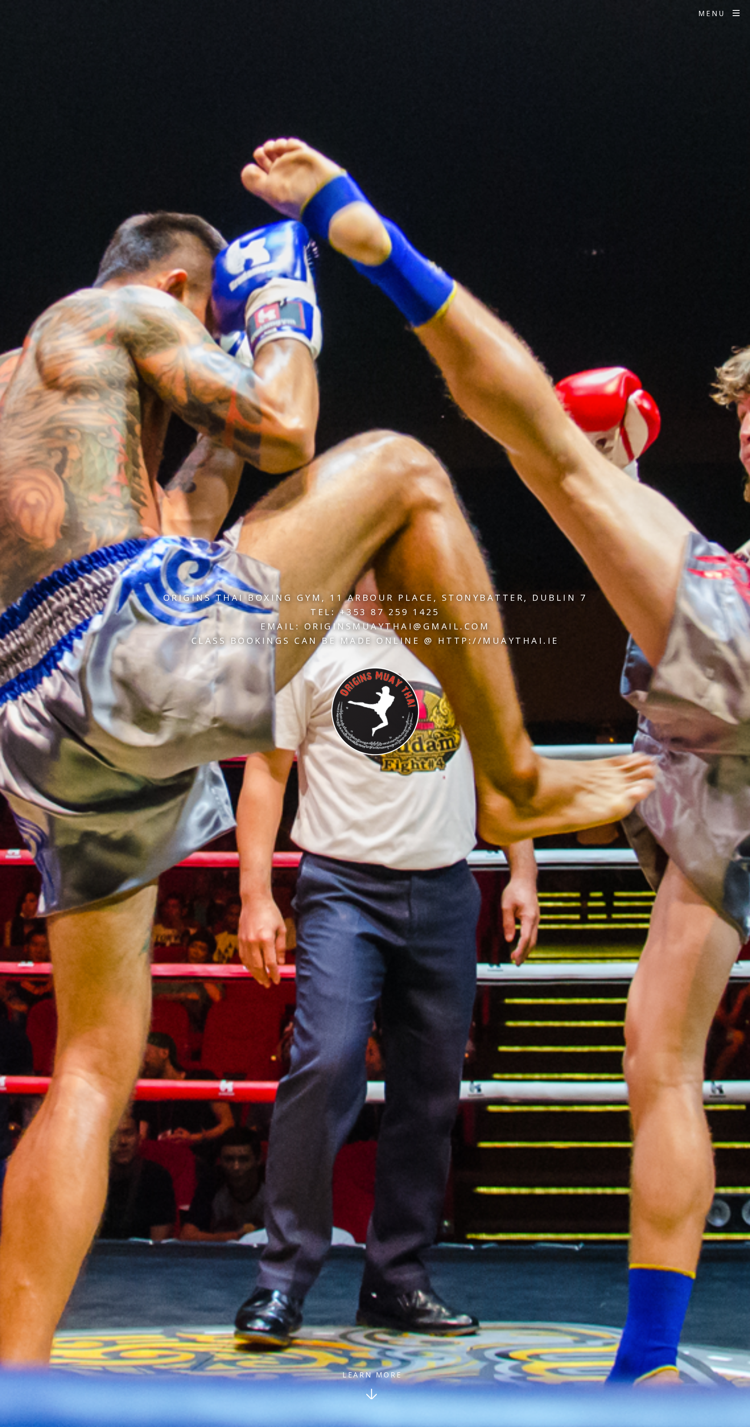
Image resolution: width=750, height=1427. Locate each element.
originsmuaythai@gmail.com (397, 626)
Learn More (372, 1375)
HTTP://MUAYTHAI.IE (498, 640)
